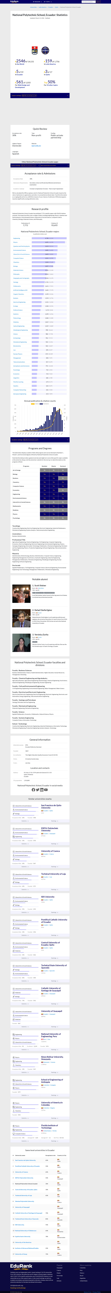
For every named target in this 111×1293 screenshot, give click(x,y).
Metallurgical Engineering (20, 330)
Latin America (42, 7)
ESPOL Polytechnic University (49, 829)
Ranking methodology (18, 1288)
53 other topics (52, 85)
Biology (15, 266)
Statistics (16, 314)
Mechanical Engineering (20, 342)
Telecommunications (19, 362)
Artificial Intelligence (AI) (20, 290)
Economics (16, 374)
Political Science (17, 310)
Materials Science (18, 270)
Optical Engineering (18, 326)
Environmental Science (19, 250)
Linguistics (16, 378)
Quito (56, 7)
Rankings (54, 821)
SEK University (47, 897)
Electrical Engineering (19, 302)
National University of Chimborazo (25, 1230)
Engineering (16, 238)
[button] (29, 223)
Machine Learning (18, 382)
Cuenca (59, 1270)
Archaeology (16, 338)
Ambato (59, 1281)
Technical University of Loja (53, 874)
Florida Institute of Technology (49, 1126)
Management (17, 358)
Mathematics (17, 286)
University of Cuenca (50, 851)
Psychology (16, 370)
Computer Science (18, 258)
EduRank (47, 18)
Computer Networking (19, 390)
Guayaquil (59, 1267)
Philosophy (16, 274)
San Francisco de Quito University (51, 806)
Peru (81, 1270)
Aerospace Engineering (19, 394)
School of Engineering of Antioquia (52, 1080)
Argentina (82, 1278)
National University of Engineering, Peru (51, 1035)
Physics (15, 242)
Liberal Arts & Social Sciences (21, 254)
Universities (33, 7)
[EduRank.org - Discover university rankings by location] (14, 1)
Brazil (81, 1275)
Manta (58, 1273)
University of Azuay (21, 1254)
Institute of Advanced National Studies (27, 1248)
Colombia (82, 1267)
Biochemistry (17, 346)
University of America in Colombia (52, 1103)
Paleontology (17, 318)
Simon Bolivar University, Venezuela (52, 1058)
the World (20, 64)
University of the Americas (23, 1242)
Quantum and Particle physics (21, 246)
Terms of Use (87, 1292)
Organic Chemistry (18, 294)
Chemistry (16, 262)
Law (14, 350)
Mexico (82, 1273)
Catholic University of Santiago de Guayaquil (51, 989)
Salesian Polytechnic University (24, 1201)
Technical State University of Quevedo (54, 966)
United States (83, 1281)
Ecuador (50, 7)
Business (15, 298)
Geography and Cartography (21, 278)
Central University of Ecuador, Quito (50, 943)
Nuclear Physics (17, 354)
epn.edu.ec (36, 145)
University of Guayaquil (51, 1011)
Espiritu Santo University (22, 1236)
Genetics (15, 386)
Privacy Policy (97, 1292)
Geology (15, 282)
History (15, 334)
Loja (58, 1278)
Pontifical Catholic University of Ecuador (54, 920)
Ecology (15, 306)
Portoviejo (60, 1275)
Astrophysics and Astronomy (21, 366)
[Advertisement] (24, 33)
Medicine (16, 322)
